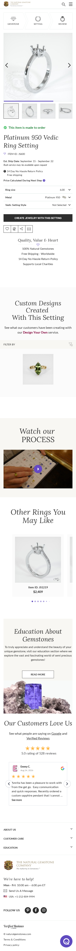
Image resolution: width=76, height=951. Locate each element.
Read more (42, 675)
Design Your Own (35, 332)
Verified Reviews (38, 738)
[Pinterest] (28, 910)
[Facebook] (36, 910)
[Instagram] (43, 910)
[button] (69, 65)
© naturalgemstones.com (17, 933)
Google (56, 733)
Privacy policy (11, 944)
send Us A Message (21, 890)
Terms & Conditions (15, 939)
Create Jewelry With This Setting (38, 217)
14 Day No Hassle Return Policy (25, 171)
